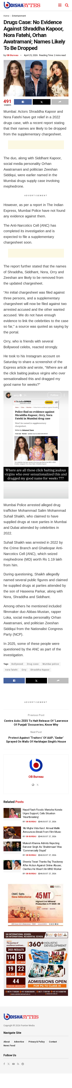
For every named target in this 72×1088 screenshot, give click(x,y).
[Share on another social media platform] (60, 102)
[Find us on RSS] (18, 1064)
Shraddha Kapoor (39, 670)
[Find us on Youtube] (13, 1064)
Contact (53, 1042)
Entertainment (19, 16)
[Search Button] (67, 5)
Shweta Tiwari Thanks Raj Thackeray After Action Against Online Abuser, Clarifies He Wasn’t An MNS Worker (43, 865)
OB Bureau (12, 55)
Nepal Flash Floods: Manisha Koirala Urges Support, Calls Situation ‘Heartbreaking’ (42, 813)
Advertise (19, 1042)
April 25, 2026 (31, 55)
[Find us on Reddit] (22, 1064)
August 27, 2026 (48, 822)
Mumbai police (51, 664)
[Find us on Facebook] (4, 1064)
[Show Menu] (60, 5)
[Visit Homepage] (21, 5)
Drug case (33, 664)
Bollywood (17, 664)
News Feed (9, 1045)
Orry (24, 670)
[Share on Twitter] (42, 102)
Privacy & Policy (36, 1042)
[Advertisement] (36, 144)
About (6, 1042)
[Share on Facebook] (23, 102)
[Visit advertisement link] (36, 905)
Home (6, 16)
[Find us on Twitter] (8, 1064)
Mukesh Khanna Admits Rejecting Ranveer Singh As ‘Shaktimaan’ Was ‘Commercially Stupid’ (42, 847)
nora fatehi (11, 670)
